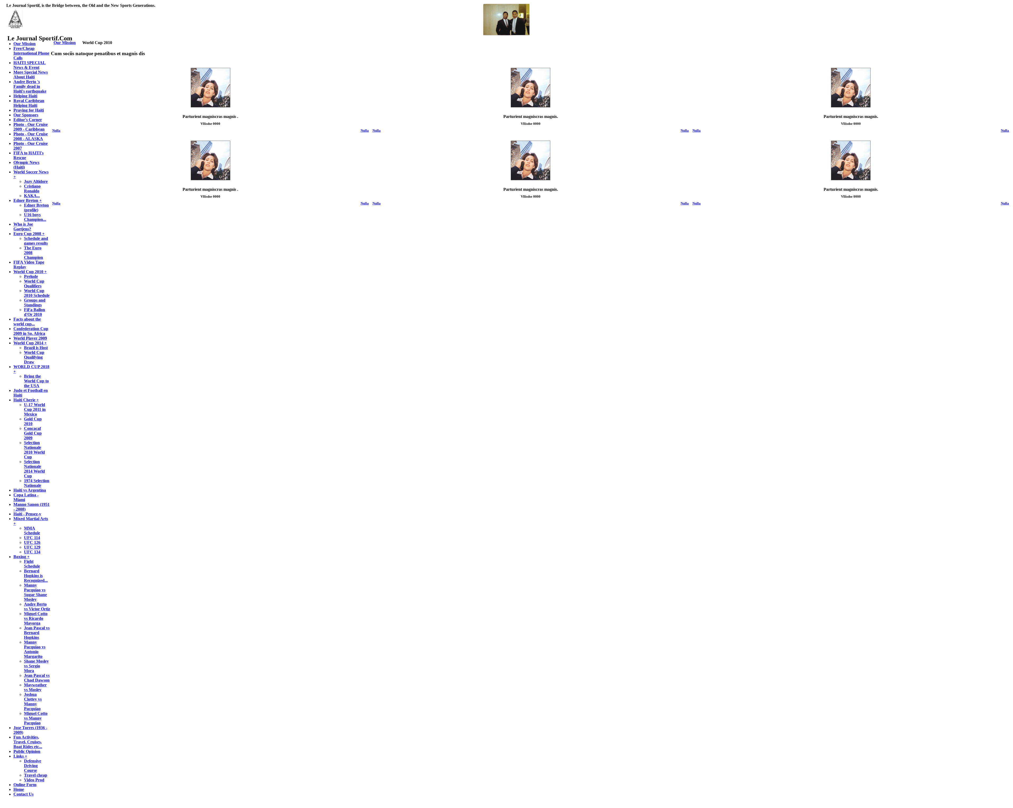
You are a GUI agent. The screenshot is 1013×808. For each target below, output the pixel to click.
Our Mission (65, 42)
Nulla (56, 130)
